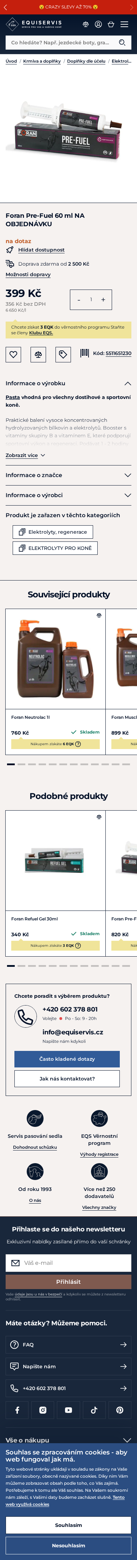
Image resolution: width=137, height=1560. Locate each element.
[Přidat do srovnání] (99, 615)
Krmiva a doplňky (42, 61)
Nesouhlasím (68, 1545)
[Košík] (111, 24)
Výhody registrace (99, 1154)
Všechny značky (99, 1207)
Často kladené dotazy (67, 1059)
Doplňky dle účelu (86, 61)
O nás (35, 1200)
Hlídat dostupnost (41, 250)
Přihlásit (68, 1282)
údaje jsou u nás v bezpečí (38, 1294)
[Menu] (124, 24)
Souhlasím (68, 1525)
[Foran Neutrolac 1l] (55, 659)
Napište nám (39, 1366)
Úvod (11, 61)
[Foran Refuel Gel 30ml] (55, 861)
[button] (5, 7)
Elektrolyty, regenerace (121, 61)
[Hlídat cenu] (63, 354)
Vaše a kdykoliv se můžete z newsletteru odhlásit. (66, 1296)
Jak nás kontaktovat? (67, 1079)
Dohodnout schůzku (35, 1147)
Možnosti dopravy (28, 274)
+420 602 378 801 (44, 1388)
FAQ (28, 1345)
